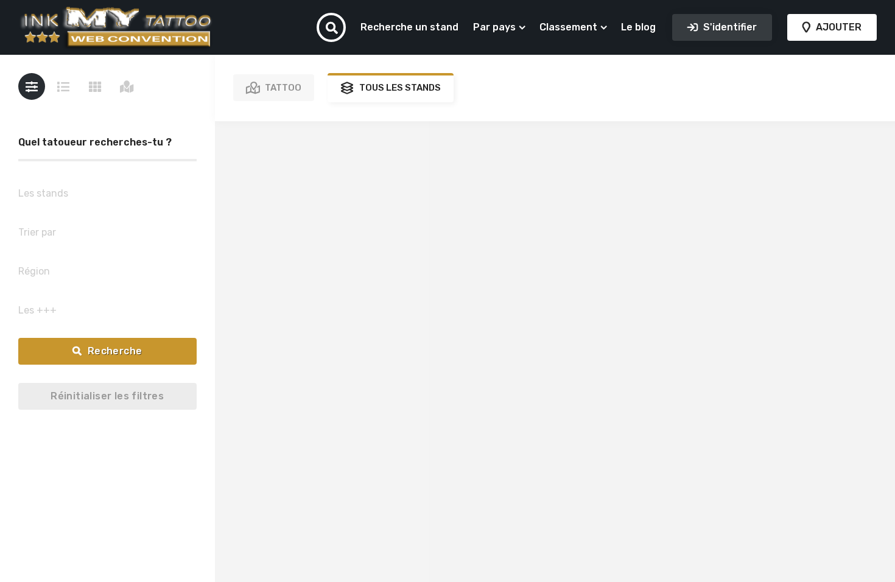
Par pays (494, 27)
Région (34, 271)
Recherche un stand (409, 27)
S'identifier (729, 27)
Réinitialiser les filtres (107, 396)
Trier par (37, 232)
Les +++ (37, 310)
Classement (568, 27)
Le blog (638, 27)
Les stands (43, 193)
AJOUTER (837, 27)
